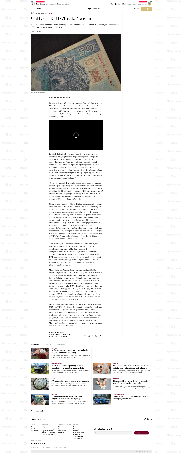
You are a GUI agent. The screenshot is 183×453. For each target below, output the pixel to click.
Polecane (48, 344)
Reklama (60, 427)
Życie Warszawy (78, 438)
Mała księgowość (78, 432)
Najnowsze (61, 344)
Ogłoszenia (61, 429)
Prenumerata (62, 431)
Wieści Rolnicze (78, 436)
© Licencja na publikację (56, 332)
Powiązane (35, 344)
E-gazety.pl (76, 429)
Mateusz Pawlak (65, 97)
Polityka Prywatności (48, 427)
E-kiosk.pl (76, 427)
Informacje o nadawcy (48, 432)
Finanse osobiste (39, 13)
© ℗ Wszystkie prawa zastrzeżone (59, 334)
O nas (32, 427)
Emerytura (48, 13)
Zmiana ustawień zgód (48, 429)
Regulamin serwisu (47, 431)
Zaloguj (146, 9)
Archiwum (61, 432)
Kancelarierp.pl (77, 434)
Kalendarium (46, 447)
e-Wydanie (136, 9)
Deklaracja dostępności (48, 434)
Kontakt (33, 429)
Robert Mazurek (54, 97)
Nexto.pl (75, 431)
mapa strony (34, 447)
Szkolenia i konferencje (38, 443)
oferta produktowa (60, 447)
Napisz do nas (35, 431)
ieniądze (96, 9)
